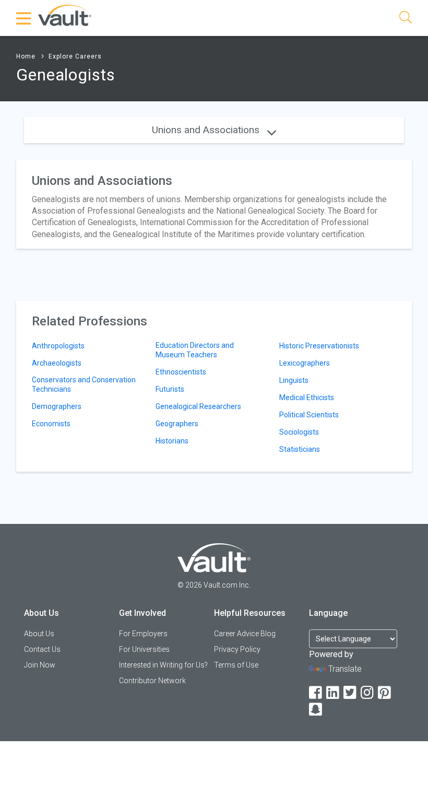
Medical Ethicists (306, 397)
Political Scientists (309, 415)
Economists (51, 423)
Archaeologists (56, 363)
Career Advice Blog (245, 633)
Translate (345, 669)
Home (25, 56)
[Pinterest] (385, 693)
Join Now (39, 665)
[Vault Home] (64, 15)
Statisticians (299, 449)
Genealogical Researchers (198, 406)
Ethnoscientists (181, 372)
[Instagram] (368, 693)
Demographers (56, 406)
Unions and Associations (207, 130)
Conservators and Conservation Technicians (84, 384)
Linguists (293, 380)
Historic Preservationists (319, 346)
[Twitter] (350, 693)
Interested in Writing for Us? (163, 665)
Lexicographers (304, 363)
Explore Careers (75, 56)
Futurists (170, 389)
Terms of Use (236, 665)
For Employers (143, 633)
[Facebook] (316, 693)
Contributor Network (152, 680)
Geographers (177, 423)
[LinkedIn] (333, 693)
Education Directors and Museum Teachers (195, 350)
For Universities (144, 649)
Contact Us (42, 649)
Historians (172, 441)
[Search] (405, 19)
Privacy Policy (237, 649)
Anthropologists (58, 346)
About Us (39, 633)
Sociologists (299, 432)
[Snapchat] (316, 710)
